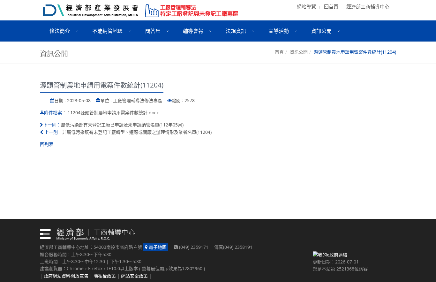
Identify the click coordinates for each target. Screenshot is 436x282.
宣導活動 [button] (278, 30)
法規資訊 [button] (236, 30)
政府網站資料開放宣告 (66, 276)
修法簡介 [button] (59, 30)
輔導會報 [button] (193, 30)
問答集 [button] (153, 30)
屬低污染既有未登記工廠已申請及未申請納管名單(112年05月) (122, 125)
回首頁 (331, 6)
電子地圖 (157, 247)
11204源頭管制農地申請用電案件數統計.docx (113, 113)
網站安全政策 (134, 276)
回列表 (46, 144)
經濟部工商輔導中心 (367, 6)
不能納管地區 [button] (107, 30)
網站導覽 (306, 6)
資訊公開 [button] (321, 30)
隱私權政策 (105, 276)
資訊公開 (299, 52)
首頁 (279, 52)
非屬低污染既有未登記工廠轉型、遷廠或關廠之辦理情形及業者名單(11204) (137, 132)
